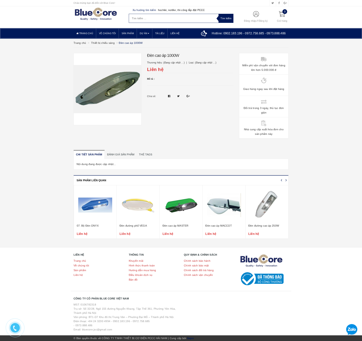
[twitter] (273, 3)
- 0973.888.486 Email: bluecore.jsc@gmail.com (93, 327)
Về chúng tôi (107, 33)
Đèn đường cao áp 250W (263, 225)
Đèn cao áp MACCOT (218, 225)
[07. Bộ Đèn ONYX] (95, 205)
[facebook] (279, 3)
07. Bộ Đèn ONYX (88, 225)
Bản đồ (133, 279)
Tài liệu (160, 33)
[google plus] (285, 3)
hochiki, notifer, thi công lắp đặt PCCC (181, 10)
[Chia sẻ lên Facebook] (169, 96)
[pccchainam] (96, 14)
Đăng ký (263, 20)
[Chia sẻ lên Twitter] (179, 96)
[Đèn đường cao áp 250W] (267, 205)
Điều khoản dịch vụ (141, 274)
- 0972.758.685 (140, 321)
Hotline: (249, 33)
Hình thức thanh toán (142, 265)
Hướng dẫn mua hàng (142, 270)
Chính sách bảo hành (197, 260)
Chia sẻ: (151, 96)
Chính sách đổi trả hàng (199, 270)
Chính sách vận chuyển (198, 274)
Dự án (144, 33)
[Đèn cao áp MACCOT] (223, 205)
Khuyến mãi (136, 260)
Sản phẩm (128, 33)
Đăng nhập (250, 20)
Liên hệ (175, 33)
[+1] (188, 96)
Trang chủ (85, 33)
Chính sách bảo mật (196, 265)
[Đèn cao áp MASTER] (181, 205)
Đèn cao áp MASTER (175, 225)
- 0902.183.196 (120, 321)
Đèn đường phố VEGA (133, 225)
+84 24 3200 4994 (99, 321)
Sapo (190, 338)
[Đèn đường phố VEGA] (138, 205)
